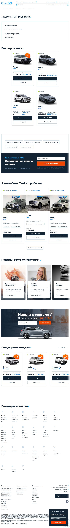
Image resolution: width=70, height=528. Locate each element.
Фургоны (34, 501)
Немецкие (3, 505)
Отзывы (65, 491)
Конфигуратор (20, 492)
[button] (59, 347)
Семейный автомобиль (6, 488)
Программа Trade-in (6, 495)
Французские (4, 508)
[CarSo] (7, 3)
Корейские (4, 507)
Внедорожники (9, 37)
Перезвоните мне (62, 496)
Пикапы (33, 499)
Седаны (34, 488)
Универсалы (35, 493)
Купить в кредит (22, 78)
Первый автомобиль (6, 490)
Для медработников (6, 492)
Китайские (3, 501)
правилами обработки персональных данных (55, 168)
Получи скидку (45, 322)
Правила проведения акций (21, 523)
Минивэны (34, 503)
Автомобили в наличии (22, 490)
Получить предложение (51, 163)
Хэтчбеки (34, 490)
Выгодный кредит (5, 493)
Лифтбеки (34, 492)
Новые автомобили (21, 488)
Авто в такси (19, 493)
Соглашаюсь (58, 522)
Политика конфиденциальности (7, 523)
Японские (3, 503)
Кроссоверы (35, 495)
